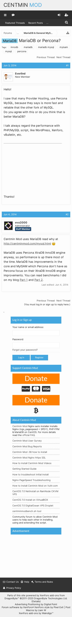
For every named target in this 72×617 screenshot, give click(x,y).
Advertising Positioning (27, 604)
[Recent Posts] (13, 14)
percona (21, 51)
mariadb (28, 47)
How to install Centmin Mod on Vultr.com (35, 485)
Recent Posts (35, 22)
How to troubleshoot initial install (30, 474)
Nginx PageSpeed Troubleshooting (31, 480)
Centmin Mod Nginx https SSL (29, 457)
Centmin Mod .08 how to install (29, 452)
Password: (18, 339)
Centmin (22, 5)
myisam (64, 47)
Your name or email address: (28, 327)
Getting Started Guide (24, 468)
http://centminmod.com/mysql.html (27, 243)
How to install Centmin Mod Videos (31, 463)
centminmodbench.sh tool (26, 511)
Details (36, 601)
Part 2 (38, 280)
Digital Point (50, 604)
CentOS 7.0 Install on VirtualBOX (30, 499)
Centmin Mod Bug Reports (27, 446)
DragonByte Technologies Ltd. (50, 598)
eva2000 (21, 222)
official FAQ (28, 435)
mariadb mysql (46, 47)
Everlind (20, 73)
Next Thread (63, 57)
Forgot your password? (25, 349)
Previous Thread (46, 57)
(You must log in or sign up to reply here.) (47, 304)
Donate (36, 378)
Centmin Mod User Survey (27, 440)
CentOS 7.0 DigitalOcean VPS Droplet (32, 505)
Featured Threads (15, 22)
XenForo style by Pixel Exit (48, 607)
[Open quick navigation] (67, 33)
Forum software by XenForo (18, 607)
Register (39, 357)
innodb (14, 47)
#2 (67, 214)
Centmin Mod (19, 426)
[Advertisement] (30, 167)
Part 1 (24, 280)
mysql (8, 51)
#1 (67, 65)
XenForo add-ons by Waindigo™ (36, 613)
